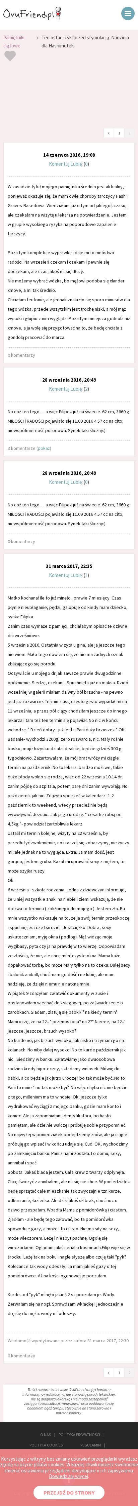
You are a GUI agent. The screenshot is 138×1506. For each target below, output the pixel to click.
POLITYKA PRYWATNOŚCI (79, 1434)
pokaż (44, 448)
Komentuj (59, 164)
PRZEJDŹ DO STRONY (69, 1492)
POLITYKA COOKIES (46, 1444)
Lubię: (77, 164)
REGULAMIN (90, 1444)
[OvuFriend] (32, 18)
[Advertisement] (69, 97)
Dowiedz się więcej (68, 1476)
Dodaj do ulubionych (10, 56)
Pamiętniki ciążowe (13, 41)
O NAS (45, 1434)
